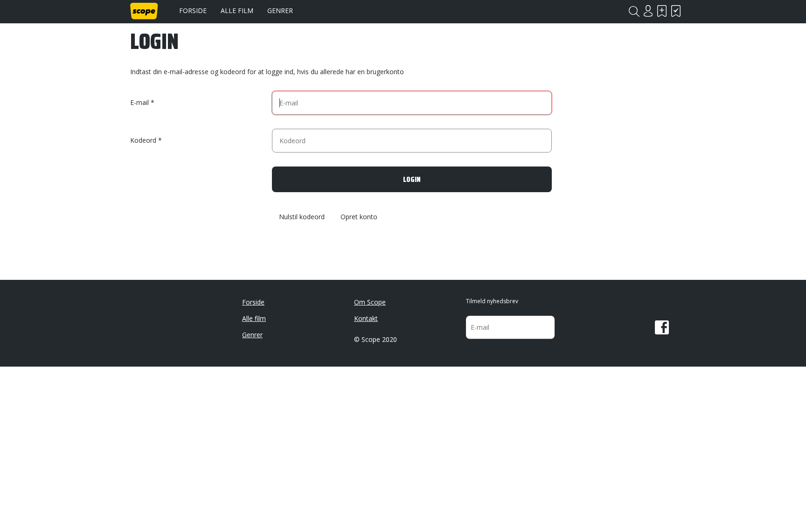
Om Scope (370, 302)
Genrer (280, 10)
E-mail (139, 102)
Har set (676, 11)
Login (648, 11)
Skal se (662, 11)
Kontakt (366, 318)
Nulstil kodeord (302, 217)
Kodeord (143, 140)
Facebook (662, 327)
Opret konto (358, 217)
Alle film (237, 10)
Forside (193, 10)
